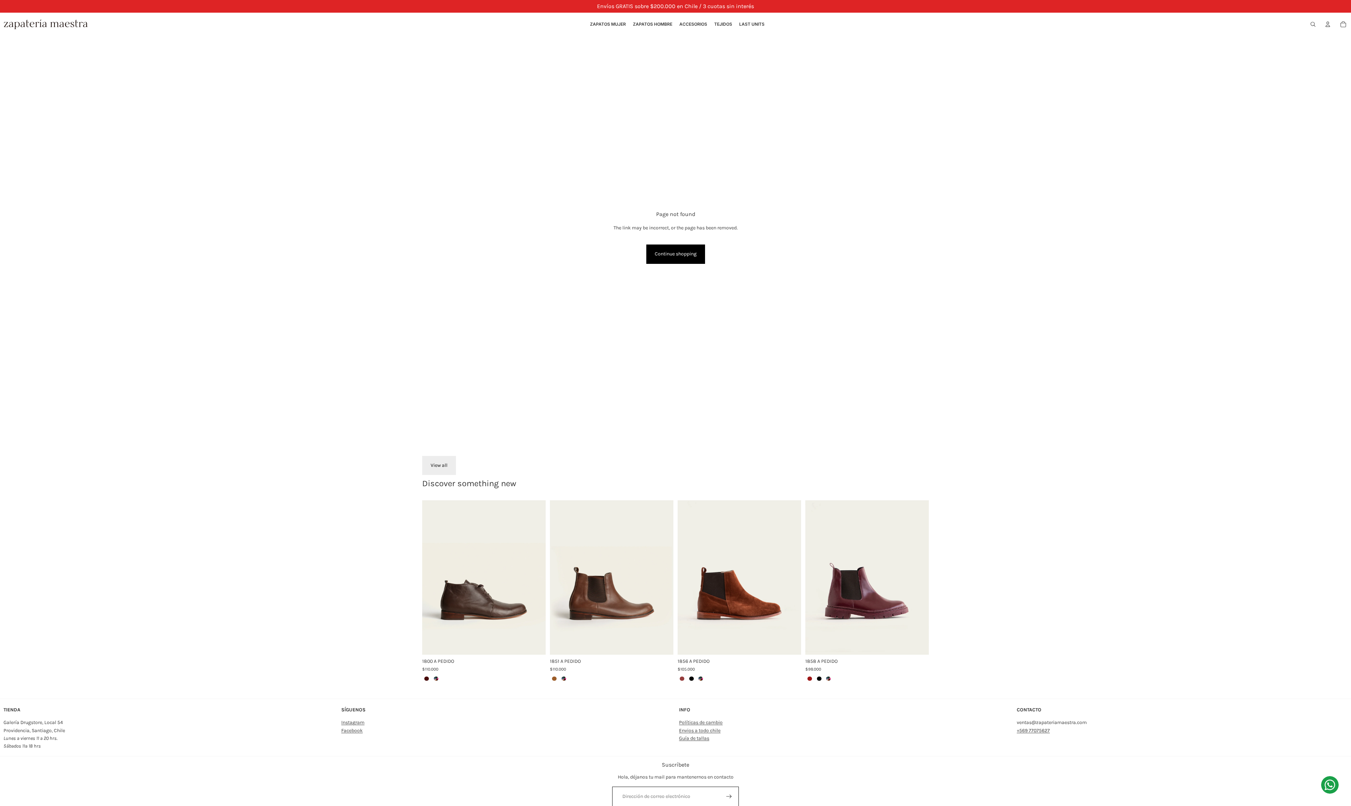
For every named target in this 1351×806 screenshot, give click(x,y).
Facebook (352, 731)
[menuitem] (608, 24)
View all (439, 465)
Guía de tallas (694, 738)
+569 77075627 (1033, 731)
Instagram (352, 722)
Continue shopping (676, 254)
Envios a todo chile (700, 731)
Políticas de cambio (701, 722)
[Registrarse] (729, 796)
